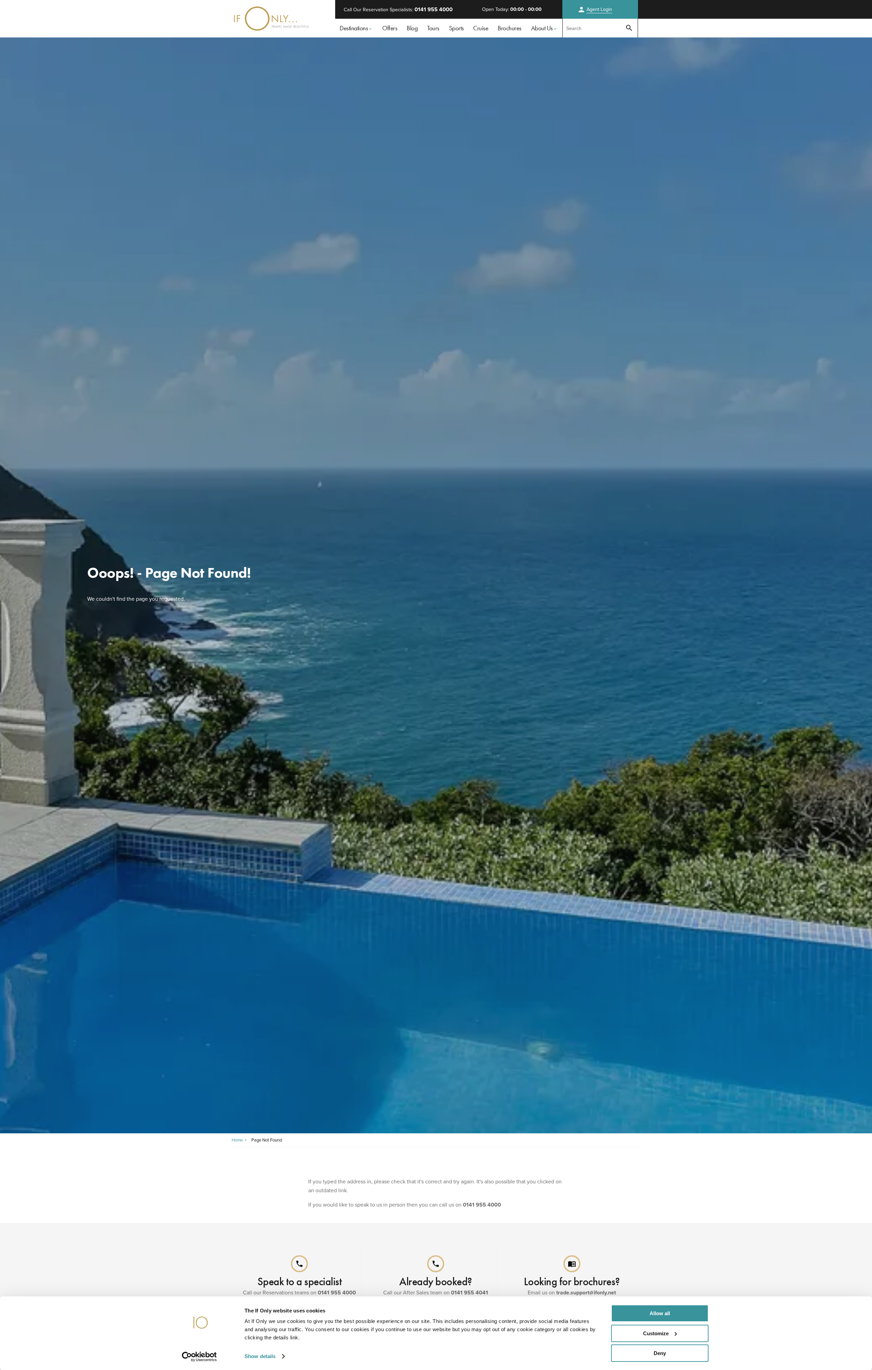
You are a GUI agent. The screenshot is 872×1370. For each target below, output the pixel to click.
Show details (260, 1356)
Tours (433, 28)
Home (237, 1140)
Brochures (509, 28)
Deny (660, 1353)
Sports (456, 28)
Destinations (354, 28)
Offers (389, 28)
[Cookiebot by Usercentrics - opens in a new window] (199, 1357)
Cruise (480, 28)
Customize (656, 1333)
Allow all (660, 1313)
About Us (542, 28)
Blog (412, 28)
